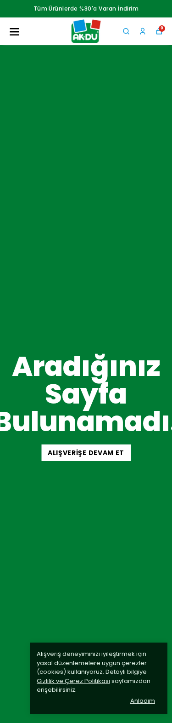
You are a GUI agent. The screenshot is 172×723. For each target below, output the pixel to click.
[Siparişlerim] (142, 31)
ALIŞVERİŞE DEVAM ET (86, 452)
